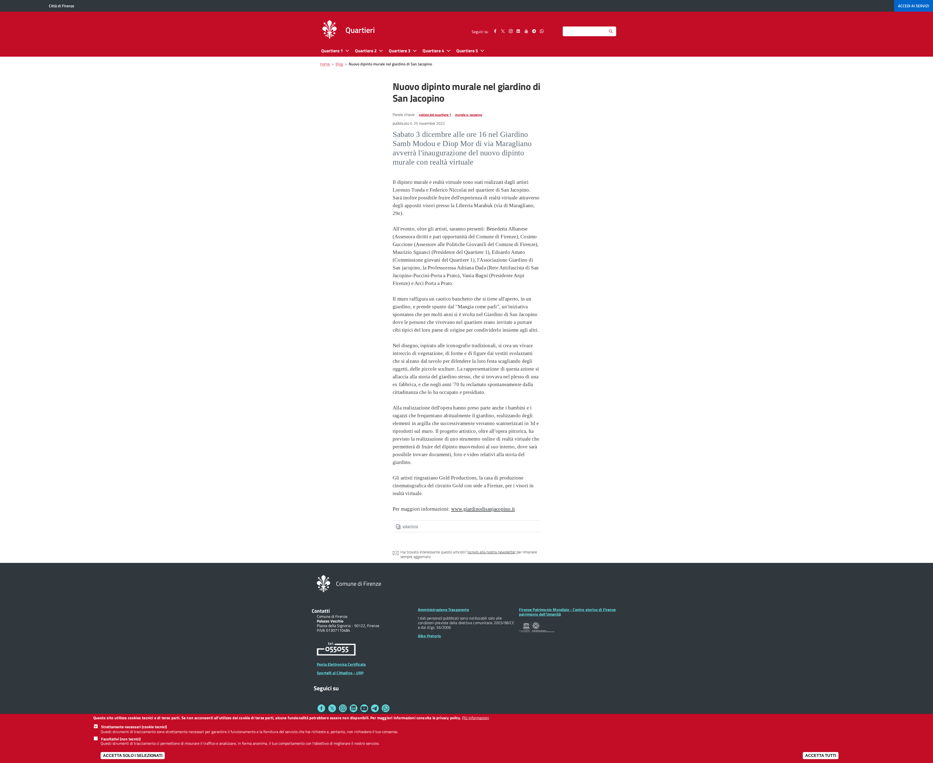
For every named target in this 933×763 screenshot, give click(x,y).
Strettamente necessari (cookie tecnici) (134, 727)
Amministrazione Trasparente (443, 609)
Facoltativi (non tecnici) (121, 739)
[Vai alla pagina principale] (329, 30)
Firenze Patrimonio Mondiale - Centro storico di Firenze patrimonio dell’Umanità (567, 612)
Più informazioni (475, 718)
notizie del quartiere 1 (435, 114)
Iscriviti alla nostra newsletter (491, 552)
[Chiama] (336, 650)
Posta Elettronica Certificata (341, 664)
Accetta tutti (820, 756)
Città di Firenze (61, 6)
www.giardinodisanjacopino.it (483, 509)
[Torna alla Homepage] (323, 583)
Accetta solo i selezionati (132, 756)
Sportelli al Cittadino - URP (340, 673)
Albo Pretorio (429, 636)
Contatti (321, 611)
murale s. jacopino (468, 114)
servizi (913, 6)
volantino (410, 526)
